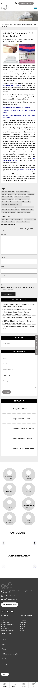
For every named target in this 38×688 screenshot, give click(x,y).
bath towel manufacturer (8, 191)
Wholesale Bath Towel (30, 219)
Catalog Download (26, 3)
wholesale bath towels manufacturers (11, 204)
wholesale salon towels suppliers (10, 209)
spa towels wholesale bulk (22, 199)
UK (22, 628)
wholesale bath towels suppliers (10, 207)
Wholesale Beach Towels (8, 222)
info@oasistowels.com (11, 599)
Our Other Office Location (10, 604)
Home (4, 620)
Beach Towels (5, 219)
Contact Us (5, 628)
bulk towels (31, 194)
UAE (22, 630)
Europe (23, 624)
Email (3, 266)
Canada (23, 622)
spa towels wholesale (7, 199)
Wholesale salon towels (27, 207)
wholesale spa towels (27, 209)
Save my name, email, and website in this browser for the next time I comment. (17, 288)
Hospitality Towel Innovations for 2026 (16, 317)
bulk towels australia (7, 196)
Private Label (6, 622)
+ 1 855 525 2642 (9, 596)
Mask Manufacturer (7, 630)
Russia (23, 626)
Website (3, 276)
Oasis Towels (5, 24)
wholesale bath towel (7, 202)
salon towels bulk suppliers (22, 196)
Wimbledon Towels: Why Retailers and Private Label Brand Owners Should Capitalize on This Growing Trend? (16, 312)
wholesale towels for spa (8, 212)
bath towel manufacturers (22, 191)
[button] (34, 543)
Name (3, 257)
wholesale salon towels (12, 85)
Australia (23, 620)
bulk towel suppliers (20, 194)
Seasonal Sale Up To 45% (36, 345)
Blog (11, 24)
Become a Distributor (8, 624)
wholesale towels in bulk (23, 212)
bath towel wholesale (7, 194)
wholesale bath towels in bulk (23, 202)
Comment (4, 234)
